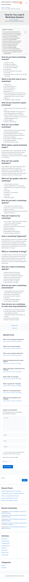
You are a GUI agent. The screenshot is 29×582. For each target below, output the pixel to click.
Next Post (14, 328)
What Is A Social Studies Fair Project (10, 496)
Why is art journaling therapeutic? (13, 339)
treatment (4, 567)
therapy (13, 341)
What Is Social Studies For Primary (10, 498)
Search (3, 478)
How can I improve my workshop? (10, 44)
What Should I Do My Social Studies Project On (13, 493)
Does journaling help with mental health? (13, 361)
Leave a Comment (7, 341)
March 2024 (4, 538)
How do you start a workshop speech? (11, 42)
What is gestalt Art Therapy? (12, 383)
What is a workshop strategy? (10, 47)
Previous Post (14, 325)
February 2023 (5, 552)
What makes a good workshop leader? (11, 38)
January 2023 (5, 554)
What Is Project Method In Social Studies (11, 491)
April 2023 (4, 548)
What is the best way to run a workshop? (12, 33)
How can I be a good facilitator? (10, 39)
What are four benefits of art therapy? (12, 398)
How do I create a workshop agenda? (12, 48)
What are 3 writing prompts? (12, 390)
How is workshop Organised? (10, 45)
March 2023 (4, 550)
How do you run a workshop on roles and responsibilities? (13, 52)
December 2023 (5, 541)
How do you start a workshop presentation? (13, 50)
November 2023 (5, 543)
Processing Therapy (6, 4)
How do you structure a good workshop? (12, 34)
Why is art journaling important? (13, 353)
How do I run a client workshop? (10, 36)
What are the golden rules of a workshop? (12, 41)
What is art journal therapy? (11, 346)
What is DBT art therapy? (11, 376)
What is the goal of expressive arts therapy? (14, 369)
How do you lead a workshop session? (11, 31)
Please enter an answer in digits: (10, 457)
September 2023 (6, 545)
